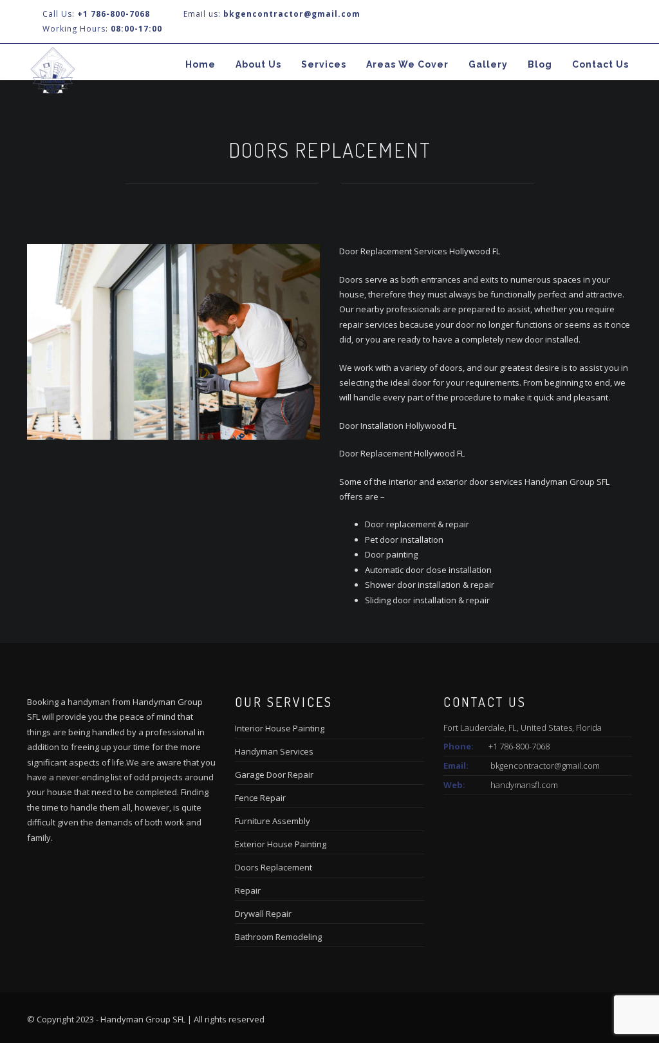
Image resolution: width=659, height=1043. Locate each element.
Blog (540, 64)
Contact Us (600, 64)
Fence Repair (260, 797)
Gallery (488, 64)
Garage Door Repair (274, 774)
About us (258, 64)
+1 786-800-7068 (113, 13)
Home (200, 64)
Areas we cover (407, 64)
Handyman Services (274, 751)
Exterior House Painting (280, 844)
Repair (248, 890)
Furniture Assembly (272, 821)
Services (323, 64)
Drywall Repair (263, 913)
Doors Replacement (273, 867)
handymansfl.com (524, 785)
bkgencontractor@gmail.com (545, 765)
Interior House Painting (279, 728)
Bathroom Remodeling (278, 937)
